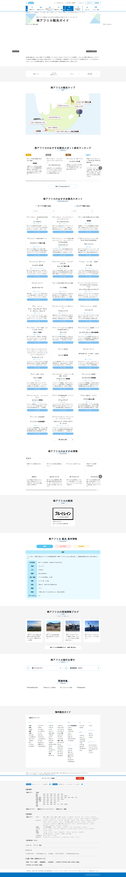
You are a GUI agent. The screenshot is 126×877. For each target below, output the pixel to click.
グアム (90, 733)
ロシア (50, 751)
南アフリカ (70, 756)
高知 (55, 802)
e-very (51, 853)
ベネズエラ (81, 832)
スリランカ (41, 736)
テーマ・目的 (37, 845)
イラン (69, 733)
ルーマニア (60, 753)
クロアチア (60, 746)
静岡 (69, 797)
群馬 (51, 795)
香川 (48, 802)
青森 (44, 794)
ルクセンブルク (52, 744)
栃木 (48, 795)
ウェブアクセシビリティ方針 (74, 870)
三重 (76, 797)
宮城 (51, 794)
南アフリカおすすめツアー (63, 186)
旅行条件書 (40, 870)
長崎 (51, 804)
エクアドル (74, 832)
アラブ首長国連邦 (72, 725)
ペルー (81, 742)
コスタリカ (82, 739)
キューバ (82, 737)
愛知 (73, 797)
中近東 (37, 827)
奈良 (55, 799)
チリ (81, 750)
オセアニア (38, 837)
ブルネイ (31, 740)
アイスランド (61, 731)
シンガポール (32, 736)
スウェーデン (61, 727)
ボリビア (82, 746)
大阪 (51, 799)
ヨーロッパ (38, 820)
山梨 (44, 797)
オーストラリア (93, 745)
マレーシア (31, 738)
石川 (55, 797)
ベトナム (31, 744)
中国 (30, 733)
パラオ (90, 737)
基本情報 (90, 74)
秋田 (55, 794)
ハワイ (90, 725)
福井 (58, 797)
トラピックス (30, 853)
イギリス (51, 735)
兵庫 (58, 799)
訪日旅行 (51, 862)
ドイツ (50, 729)
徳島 (44, 802)
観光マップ (36, 74)
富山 (51, 797)
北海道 (37, 792)
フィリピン (41, 729)
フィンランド (61, 729)
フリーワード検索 (49, 778)
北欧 (50, 753)
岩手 (48, 794)
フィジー (91, 752)
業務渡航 (42, 862)
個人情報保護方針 (49, 870)
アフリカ (70, 748)
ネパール (40, 735)
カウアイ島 (68, 833)
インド (39, 733)
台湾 (30, 725)
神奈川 (65, 795)
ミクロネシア (39, 835)
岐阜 (65, 797)
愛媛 (51, 802)
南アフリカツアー (37, 668)
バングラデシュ (42, 738)
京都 (48, 799)
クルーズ (28, 845)
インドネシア (41, 731)
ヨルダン (70, 729)
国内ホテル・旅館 (61, 809)
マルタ (50, 746)
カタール (70, 736)
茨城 (44, 795)
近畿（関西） (39, 799)
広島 (55, 800)
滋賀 (44, 799)
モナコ (50, 748)
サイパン (91, 735)
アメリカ (82, 725)
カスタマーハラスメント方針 (60, 870)
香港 (30, 727)
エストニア (60, 735)
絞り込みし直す (63, 439)
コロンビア (82, 741)
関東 (37, 795)
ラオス (39, 727)
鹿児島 (65, 804)
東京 (58, 795)
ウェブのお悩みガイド (59, 2)
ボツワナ (81, 828)
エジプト (70, 750)
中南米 (37, 832)
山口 (58, 800)
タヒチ (90, 750)
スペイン (51, 731)
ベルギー (51, 742)
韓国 (30, 731)
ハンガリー (60, 750)
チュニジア (70, 754)
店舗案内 (74, 2)
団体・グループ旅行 (31, 862)
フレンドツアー (60, 853)
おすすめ (54, 74)
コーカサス (70, 740)
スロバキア (45, 825)
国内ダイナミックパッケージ (46, 809)
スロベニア (60, 748)
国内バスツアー (30, 809)
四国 (37, 802)
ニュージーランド (93, 747)
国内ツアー (30, 792)
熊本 (55, 804)
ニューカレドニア (93, 748)
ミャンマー (41, 725)
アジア (37, 817)
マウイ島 (62, 833)
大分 (58, 804)
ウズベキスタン (42, 746)
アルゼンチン (83, 748)
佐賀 (48, 804)
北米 (37, 830)
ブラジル (82, 744)
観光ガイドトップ (34, 717)
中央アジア (41, 744)
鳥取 (44, 800)
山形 (58, 794)
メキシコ (82, 735)
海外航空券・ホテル (76, 668)
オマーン (70, 735)
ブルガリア (60, 755)
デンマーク (51, 755)
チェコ (59, 744)
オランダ (51, 740)
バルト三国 (60, 733)
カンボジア (31, 746)
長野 (62, 797)
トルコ (69, 727)
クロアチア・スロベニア (82, 823)
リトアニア (60, 738)
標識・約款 (34, 870)
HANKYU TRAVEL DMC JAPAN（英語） (68, 862)
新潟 (48, 797)
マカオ (30, 729)
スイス (50, 736)
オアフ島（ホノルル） (48, 833)
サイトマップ (85, 870)
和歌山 (62, 799)
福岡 (44, 804)
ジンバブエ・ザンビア (72, 828)
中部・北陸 (38, 797)
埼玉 (55, 795)
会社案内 (28, 870)
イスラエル (70, 731)
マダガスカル (71, 761)
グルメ (72, 74)
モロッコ (70, 752)
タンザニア (70, 759)
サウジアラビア (72, 738)
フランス (51, 727)
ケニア (69, 757)
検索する (81, 778)
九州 (37, 804)
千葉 (62, 795)
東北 (37, 794)
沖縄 (37, 805)
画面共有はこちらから (94, 870)
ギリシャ (51, 738)
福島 (62, 794)
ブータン (40, 740)
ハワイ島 (57, 833)
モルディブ (41, 742)
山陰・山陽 (38, 800)
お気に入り (82, 2)
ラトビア (60, 736)
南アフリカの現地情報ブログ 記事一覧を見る (63, 647)
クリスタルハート (41, 853)
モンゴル (31, 735)
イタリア (51, 725)
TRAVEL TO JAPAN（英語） (34, 865)
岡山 (51, 800)
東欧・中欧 (60, 740)
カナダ (81, 727)
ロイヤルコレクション (73, 853)
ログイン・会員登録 (94, 2)
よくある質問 (68, 2)
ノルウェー (60, 725)
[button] (100, 168)
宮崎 (62, 804)
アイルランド (52, 750)
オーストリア (61, 742)
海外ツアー (30, 817)
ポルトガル (51, 733)
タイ (30, 742)
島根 (48, 800)
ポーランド (60, 751)
